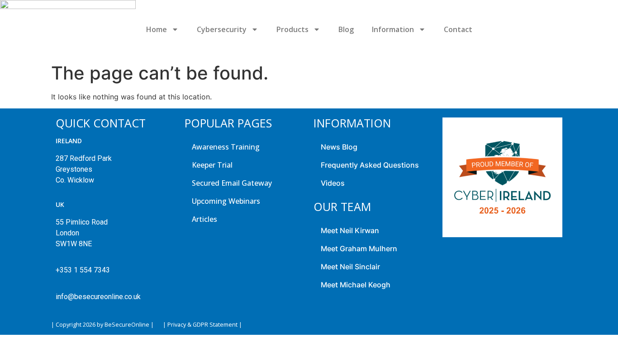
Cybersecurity (222, 29)
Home (156, 29)
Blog (346, 29)
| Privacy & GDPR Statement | (202, 324)
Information (393, 29)
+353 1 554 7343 (83, 270)
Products (292, 29)
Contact (458, 29)
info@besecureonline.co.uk (98, 296)
